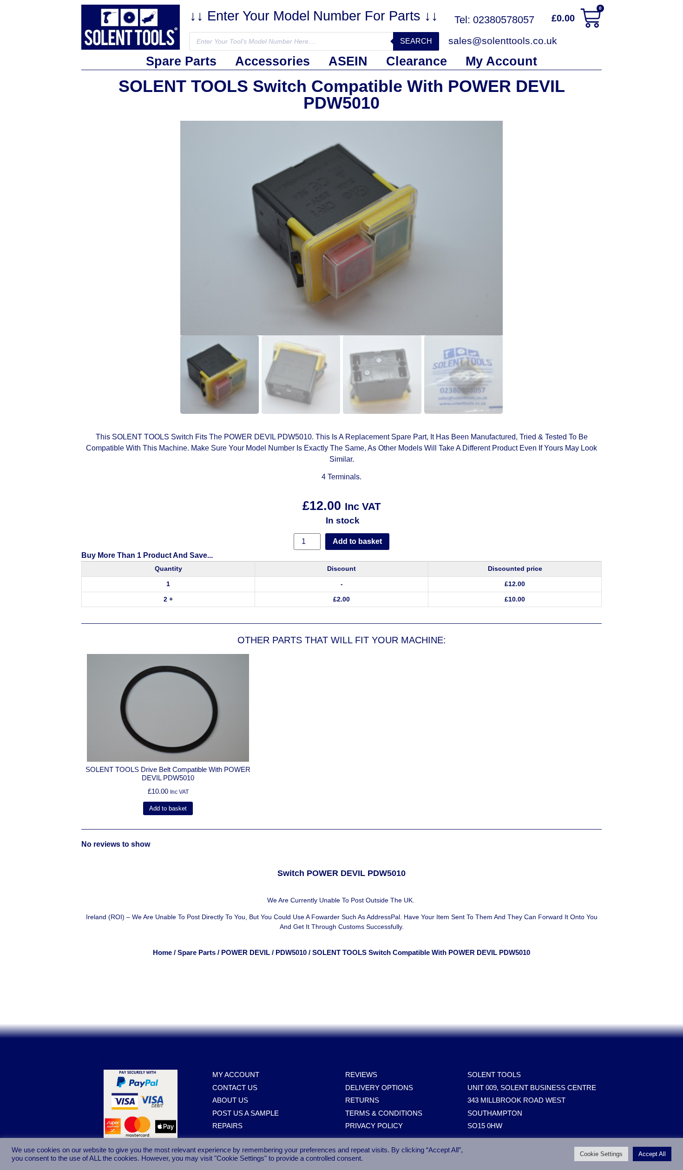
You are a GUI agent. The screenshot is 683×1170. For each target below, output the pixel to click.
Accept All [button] (652, 1153)
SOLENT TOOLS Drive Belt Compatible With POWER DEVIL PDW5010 (167, 773)
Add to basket (357, 541)
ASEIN (348, 61)
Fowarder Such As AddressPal (355, 917)
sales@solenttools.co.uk (502, 40)
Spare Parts (181, 61)
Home (162, 952)
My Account (501, 61)
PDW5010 (291, 952)
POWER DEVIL (245, 952)
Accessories (272, 61)
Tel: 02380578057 (494, 20)
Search (416, 41)
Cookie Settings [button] (601, 1153)
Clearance (416, 61)
